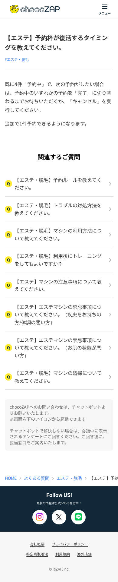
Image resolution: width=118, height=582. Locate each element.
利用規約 (62, 553)
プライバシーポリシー (70, 543)
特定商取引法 (37, 553)
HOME (11, 478)
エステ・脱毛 (69, 478)
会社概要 (37, 543)
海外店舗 (84, 553)
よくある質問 (36, 478)
